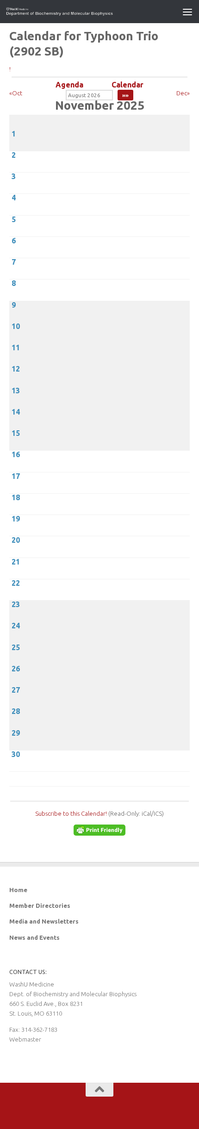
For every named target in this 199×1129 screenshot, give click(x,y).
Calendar (127, 85)
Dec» (183, 93)
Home (18, 890)
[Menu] (187, 11)
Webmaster (25, 1039)
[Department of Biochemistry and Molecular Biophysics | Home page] (77, 11)
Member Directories (39, 905)
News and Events (34, 937)
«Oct (15, 93)
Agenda (69, 85)
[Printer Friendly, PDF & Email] (99, 833)
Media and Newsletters (44, 921)
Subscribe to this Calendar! (71, 813)
